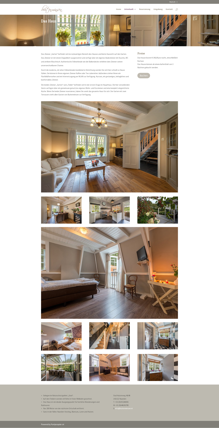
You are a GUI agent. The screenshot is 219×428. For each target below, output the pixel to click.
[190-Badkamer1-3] (157, 380)
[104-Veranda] (61, 380)
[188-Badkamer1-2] (157, 348)
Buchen (144, 75)
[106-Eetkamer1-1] (61, 223)
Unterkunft (128, 9)
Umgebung (158, 9)
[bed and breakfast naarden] (157, 223)
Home (118, 9)
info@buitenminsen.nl (124, 408)
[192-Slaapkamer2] (61, 350)
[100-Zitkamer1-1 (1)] (109, 192)
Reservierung (144, 9)
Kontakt (169, 9)
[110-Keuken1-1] (109, 223)
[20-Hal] (109, 348)
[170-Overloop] (109, 380)
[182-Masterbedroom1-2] (109, 318)
